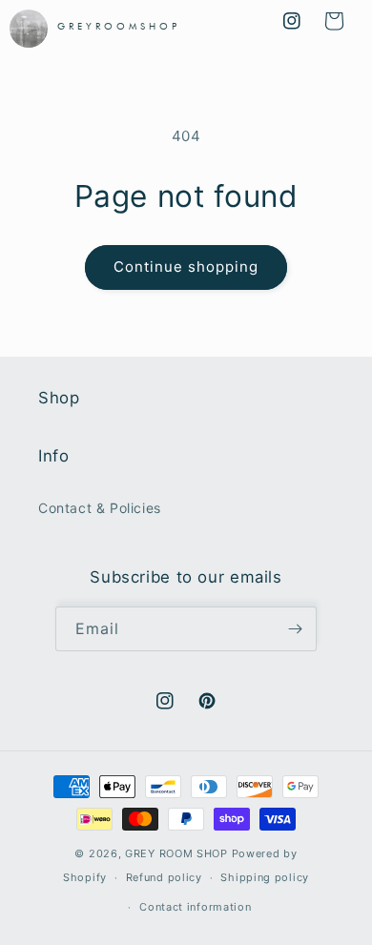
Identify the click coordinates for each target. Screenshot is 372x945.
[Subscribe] (295, 628)
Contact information (195, 907)
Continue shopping (186, 266)
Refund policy (164, 877)
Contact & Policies (99, 508)
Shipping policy (264, 877)
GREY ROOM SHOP (176, 853)
